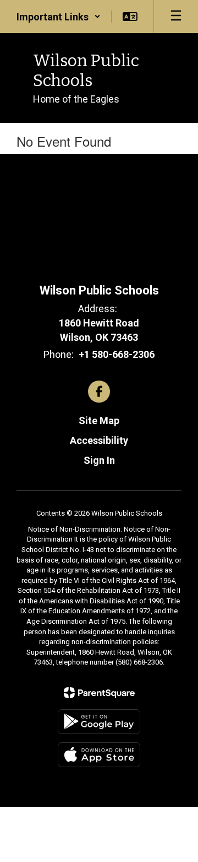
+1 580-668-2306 (117, 354)
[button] (59, 16)
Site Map (99, 420)
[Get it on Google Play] (99, 721)
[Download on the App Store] (99, 754)
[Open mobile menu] (176, 16)
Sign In (99, 460)
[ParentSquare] (99, 692)
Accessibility (99, 440)
